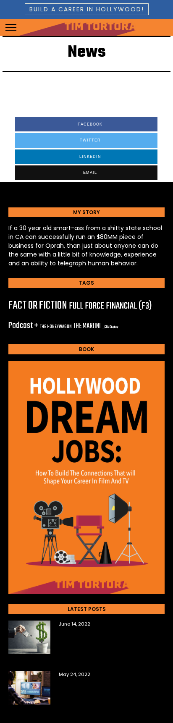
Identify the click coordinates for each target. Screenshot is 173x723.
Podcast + (23, 326)
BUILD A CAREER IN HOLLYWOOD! (86, 9)
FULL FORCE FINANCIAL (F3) (110, 306)
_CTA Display (110, 327)
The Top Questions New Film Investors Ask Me (106, 638)
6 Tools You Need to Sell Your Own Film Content (108, 688)
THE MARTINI (87, 326)
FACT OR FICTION (37, 305)
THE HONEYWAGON (56, 326)
